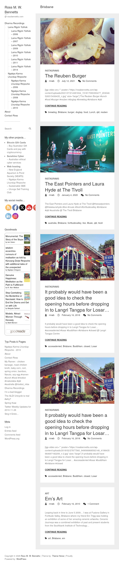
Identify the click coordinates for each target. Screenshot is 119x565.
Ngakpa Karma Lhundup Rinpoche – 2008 (20, 94)
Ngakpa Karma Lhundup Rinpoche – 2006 (20, 84)
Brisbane (62, 112)
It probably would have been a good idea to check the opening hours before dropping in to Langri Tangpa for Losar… (77, 300)
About (7, 111)
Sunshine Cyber (15, 156)
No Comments (89, 80)
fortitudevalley (74, 222)
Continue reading (56, 105)
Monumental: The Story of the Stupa (14, 238)
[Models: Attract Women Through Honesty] (27, 313)
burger (71, 112)
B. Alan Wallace (13, 287)
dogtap (79, 112)
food (86, 112)
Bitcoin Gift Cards (16, 142)
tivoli (100, 222)
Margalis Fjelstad (14, 308)
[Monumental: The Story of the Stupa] (27, 236)
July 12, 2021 (68, 80)
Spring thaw (10, 402)
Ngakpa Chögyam (14, 270)
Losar (94, 346)
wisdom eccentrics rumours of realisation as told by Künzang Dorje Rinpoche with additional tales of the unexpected (18, 257)
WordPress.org (12, 438)
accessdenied (55, 346)
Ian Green (11, 242)
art (47, 493)
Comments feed (12, 434)
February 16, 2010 (70, 503)
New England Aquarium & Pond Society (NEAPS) (15, 173)
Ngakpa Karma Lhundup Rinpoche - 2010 (17, 348)
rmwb (51, 80)
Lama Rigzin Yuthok (17, 27)
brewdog (52, 112)
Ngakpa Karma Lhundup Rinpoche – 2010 (20, 104)
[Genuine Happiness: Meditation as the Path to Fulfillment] (27, 275)
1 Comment (93, 503)
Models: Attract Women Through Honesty (14, 316)
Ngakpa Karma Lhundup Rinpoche (17, 75)
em (63, 538)
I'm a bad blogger (13, 391)
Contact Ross (11, 115)
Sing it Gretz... (12, 413)
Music (90, 222)
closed (87, 346)
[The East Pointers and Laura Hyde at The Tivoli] (77, 149)
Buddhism (78, 346)
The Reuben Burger (65, 75)
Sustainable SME (17, 185)
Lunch (92, 112)
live (84, 222)
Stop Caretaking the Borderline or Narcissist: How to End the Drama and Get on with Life (17, 299)
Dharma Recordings (14, 23)
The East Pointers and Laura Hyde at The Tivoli (74, 186)
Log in (8, 426)
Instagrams (52, 70)
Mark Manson (12, 323)
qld (98, 112)
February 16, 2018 (70, 315)
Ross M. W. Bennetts (13, 9)
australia (52, 222)
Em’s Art (53, 498)
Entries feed (10, 430)
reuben (104, 112)
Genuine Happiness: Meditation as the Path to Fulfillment (14, 279)
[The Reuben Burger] (77, 41)
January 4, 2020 (69, 194)
